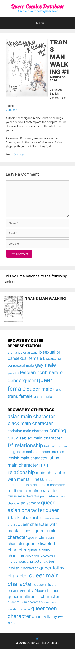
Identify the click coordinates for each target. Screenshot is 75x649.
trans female (20, 396)
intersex (57, 452)
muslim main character (23, 496)
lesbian (28, 372)
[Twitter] (37, 638)
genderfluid (13, 373)
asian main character (31, 416)
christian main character (28, 431)
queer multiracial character (33, 596)
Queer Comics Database (37, 6)
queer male (39, 389)
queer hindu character (39, 555)
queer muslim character (25, 602)
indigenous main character (29, 452)
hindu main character (55, 446)
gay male (45, 365)
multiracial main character (33, 490)
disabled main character (39, 438)
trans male (43, 396)
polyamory (30, 503)
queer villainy (44, 616)
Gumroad (11, 109)
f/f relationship (25, 445)
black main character (30, 423)
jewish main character (28, 458)
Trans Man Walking (45, 298)
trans (57, 389)
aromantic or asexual (23, 352)
